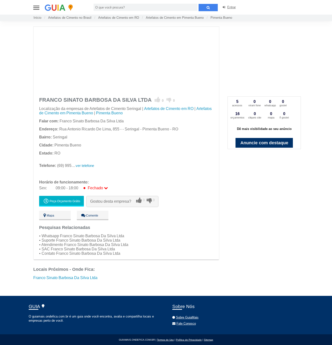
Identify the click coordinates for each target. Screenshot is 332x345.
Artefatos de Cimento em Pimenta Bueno (175, 17)
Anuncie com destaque (264, 142)
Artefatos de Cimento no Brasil (69, 17)
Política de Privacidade (189, 339)
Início (37, 17)
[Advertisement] (126, 61)
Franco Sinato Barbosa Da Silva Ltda (65, 278)
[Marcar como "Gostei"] (157, 100)
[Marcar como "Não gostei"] (169, 99)
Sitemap (208, 339)
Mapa (50, 215)
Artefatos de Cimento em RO (118, 17)
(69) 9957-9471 (61, 165)
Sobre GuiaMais (187, 317)
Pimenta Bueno (221, 17)
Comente (91, 215)
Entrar (231, 7)
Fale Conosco (186, 323)
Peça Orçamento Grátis (64, 201)
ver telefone (85, 165)
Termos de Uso (165, 339)
